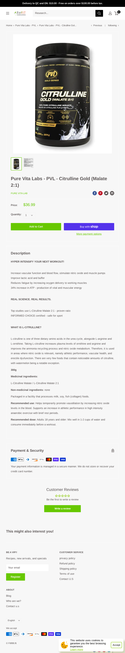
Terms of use (66, 573)
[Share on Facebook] (95, 193)
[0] (116, 13)
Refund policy (67, 563)
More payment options (89, 234)
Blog (8, 595)
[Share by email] (112, 193)
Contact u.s (12, 606)
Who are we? (13, 601)
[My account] (110, 13)
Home (9, 25)
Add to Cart (36, 226)
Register (15, 576)
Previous (97, 25)
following (112, 25)
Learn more (76, 649)
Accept (116, 645)
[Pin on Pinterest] (100, 193)
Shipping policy (68, 568)
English (11, 620)
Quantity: (16, 214)
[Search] (99, 13)
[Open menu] (7, 13)
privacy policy (67, 558)
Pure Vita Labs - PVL (25, 25)
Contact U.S (66, 579)
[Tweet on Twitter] (106, 193)
